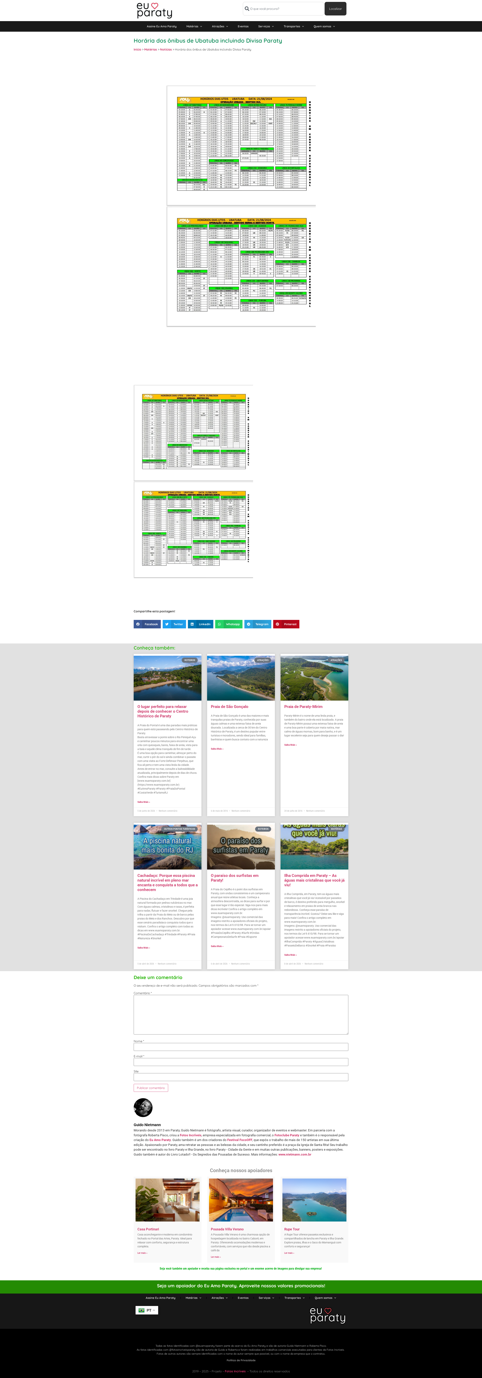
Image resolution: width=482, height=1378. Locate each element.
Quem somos (322, 26)
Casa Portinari (148, 1229)
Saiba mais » (143, 802)
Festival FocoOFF (239, 1140)
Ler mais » (142, 1253)
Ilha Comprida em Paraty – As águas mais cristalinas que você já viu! (314, 880)
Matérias (192, 26)
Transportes (292, 26)
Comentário (143, 993)
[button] (147, 624)
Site (136, 1071)
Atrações (218, 26)
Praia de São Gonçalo (229, 706)
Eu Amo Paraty (160, 1140)
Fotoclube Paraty (287, 1135)
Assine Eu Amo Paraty (162, 26)
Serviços (264, 26)
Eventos (243, 26)
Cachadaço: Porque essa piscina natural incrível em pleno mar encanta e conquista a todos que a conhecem (167, 882)
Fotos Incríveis (190, 1135)
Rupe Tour (292, 1229)
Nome (139, 1041)
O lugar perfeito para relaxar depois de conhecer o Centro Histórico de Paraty (162, 711)
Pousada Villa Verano (227, 1229)
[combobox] (283, 8)
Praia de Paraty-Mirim (303, 706)
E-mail (139, 1056)
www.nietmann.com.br (294, 1154)
